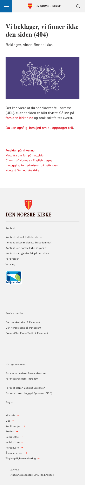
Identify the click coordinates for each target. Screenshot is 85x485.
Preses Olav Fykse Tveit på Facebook (27, 333)
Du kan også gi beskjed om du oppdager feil (39, 128)
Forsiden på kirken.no (20, 150)
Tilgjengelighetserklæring (21, 458)
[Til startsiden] (28, 208)
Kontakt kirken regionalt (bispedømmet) (29, 242)
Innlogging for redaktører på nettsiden (32, 165)
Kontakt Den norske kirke (22, 170)
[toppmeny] (6, 6)
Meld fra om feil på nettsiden (25, 155)
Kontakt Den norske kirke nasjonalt (26, 248)
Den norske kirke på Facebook (23, 322)
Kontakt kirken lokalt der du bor (24, 237)
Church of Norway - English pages (29, 160)
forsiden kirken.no (19, 118)
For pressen (12, 258)
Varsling (10, 264)
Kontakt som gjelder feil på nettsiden (27, 253)
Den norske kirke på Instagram (23, 327)
